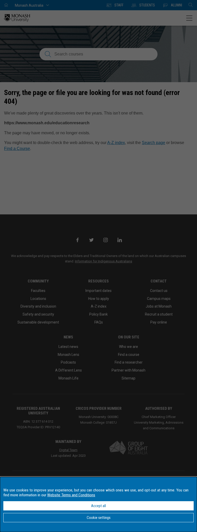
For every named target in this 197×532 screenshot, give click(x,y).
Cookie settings (99, 517)
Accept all (98, 506)
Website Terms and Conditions (71, 495)
